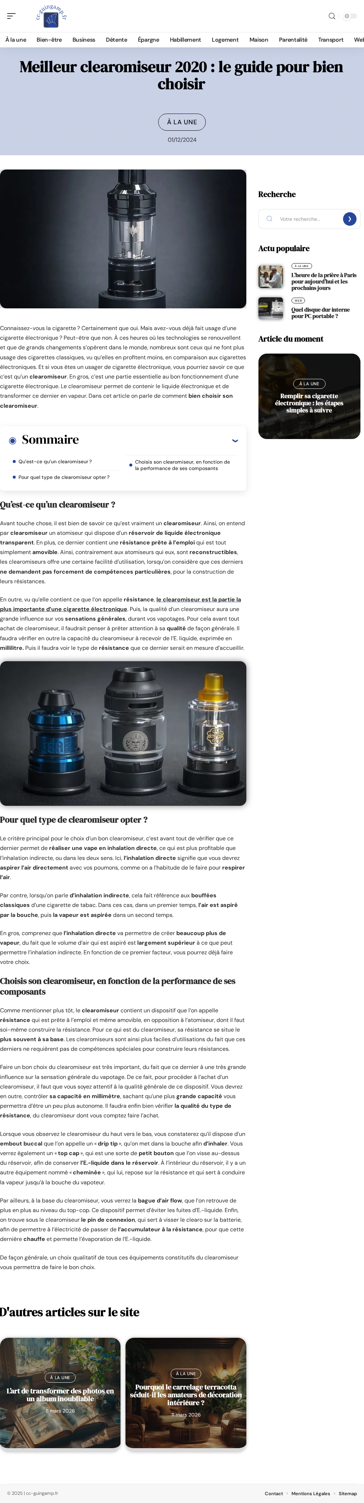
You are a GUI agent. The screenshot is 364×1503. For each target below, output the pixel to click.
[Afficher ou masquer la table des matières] (158, 440)
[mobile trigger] (13, 16)
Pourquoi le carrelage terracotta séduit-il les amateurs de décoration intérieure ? (186, 1395)
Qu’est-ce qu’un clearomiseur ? (55, 461)
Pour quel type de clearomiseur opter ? (63, 477)
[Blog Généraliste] (51, 16)
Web (298, 300)
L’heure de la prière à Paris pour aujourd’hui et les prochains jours (324, 281)
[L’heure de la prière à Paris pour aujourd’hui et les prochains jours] (270, 277)
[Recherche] (332, 16)
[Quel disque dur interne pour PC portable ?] (270, 308)
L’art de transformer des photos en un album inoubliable (60, 1395)
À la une (182, 122)
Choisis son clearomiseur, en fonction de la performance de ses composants (182, 465)
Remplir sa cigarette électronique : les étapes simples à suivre (309, 402)
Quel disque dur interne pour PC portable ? (320, 313)
